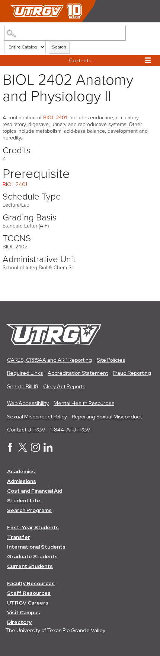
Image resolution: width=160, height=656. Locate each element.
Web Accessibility (28, 403)
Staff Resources (29, 593)
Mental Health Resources (84, 403)
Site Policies (111, 360)
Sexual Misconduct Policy (37, 416)
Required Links (25, 373)
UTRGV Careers (27, 603)
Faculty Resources (31, 583)
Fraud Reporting (132, 373)
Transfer (18, 537)
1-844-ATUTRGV (70, 429)
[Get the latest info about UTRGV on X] (22, 449)
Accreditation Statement (78, 373)
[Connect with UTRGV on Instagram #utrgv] (35, 449)
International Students (36, 547)
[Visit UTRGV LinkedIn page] (48, 449)
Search (59, 47)
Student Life (23, 500)
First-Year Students (33, 527)
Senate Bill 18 (22, 386)
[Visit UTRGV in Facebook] (10, 449)
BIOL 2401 (55, 117)
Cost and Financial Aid (34, 491)
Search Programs (29, 510)
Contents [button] (80, 60)
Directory (19, 622)
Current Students (30, 566)
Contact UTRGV (26, 429)
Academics (21, 471)
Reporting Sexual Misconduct (107, 416)
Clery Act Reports (64, 386)
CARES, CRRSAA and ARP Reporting (49, 360)
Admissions (21, 481)
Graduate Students (32, 556)
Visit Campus (23, 612)
